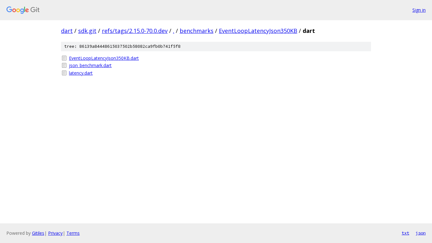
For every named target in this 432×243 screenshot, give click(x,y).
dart (67, 30)
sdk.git (87, 30)
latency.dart (81, 73)
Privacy (55, 233)
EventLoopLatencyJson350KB (258, 30)
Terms (73, 233)
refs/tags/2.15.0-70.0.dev (135, 30)
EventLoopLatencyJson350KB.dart (104, 58)
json (421, 233)
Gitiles (38, 233)
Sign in (419, 10)
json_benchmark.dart (90, 65)
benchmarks (196, 30)
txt (405, 233)
